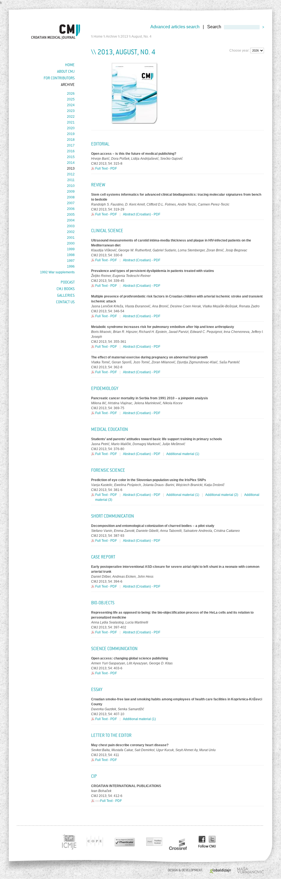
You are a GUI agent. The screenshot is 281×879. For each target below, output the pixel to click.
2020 (71, 128)
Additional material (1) (182, 454)
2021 (71, 122)
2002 (71, 232)
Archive (111, 36)
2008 (71, 197)
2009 (71, 191)
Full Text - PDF (106, 168)
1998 (71, 255)
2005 (71, 215)
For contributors (59, 77)
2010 (71, 186)
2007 (71, 203)
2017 (71, 145)
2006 (71, 209)
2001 (71, 238)
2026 (71, 94)
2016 (71, 151)
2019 (71, 134)
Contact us (65, 301)
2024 (71, 105)
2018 (71, 140)
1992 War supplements (57, 272)
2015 (71, 157)
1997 (71, 261)
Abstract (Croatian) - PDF (141, 214)
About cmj (66, 71)
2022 (71, 117)
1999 (71, 249)
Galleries (66, 295)
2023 (71, 111)
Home (98, 36)
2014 (71, 163)
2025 (71, 99)
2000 (71, 243)
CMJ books (66, 288)
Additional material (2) (221, 495)
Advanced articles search (174, 26)
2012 (71, 174)
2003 (71, 226)
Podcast (68, 282)
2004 (71, 220)
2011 (71, 180)
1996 (71, 266)
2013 (124, 36)
